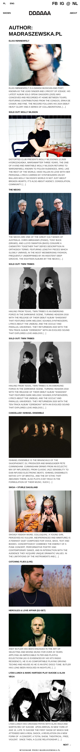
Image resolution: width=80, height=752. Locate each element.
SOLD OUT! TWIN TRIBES (21, 264)
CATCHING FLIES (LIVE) (21, 562)
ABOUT (73, 13)
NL (75, 3)
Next (67, 745)
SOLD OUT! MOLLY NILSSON (23, 112)
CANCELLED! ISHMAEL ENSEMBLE (26, 413)
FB (55, 3)
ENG (12, 3)
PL (4, 3)
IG (62, 3)
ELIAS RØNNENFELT (19, 41)
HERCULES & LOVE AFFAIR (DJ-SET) (27, 610)
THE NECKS (15, 190)
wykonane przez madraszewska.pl (40, 750)
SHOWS (7, 13)
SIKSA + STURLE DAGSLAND (23, 487)
